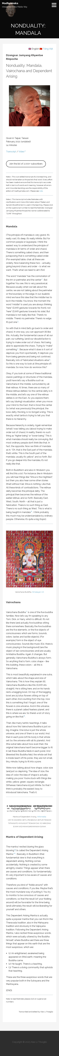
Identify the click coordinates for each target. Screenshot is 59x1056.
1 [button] (25, 151)
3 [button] (17, 321)
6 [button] (31, 511)
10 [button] (14, 853)
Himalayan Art (38, 592)
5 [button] (49, 359)
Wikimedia (41, 817)
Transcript (11, 151)
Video (21, 151)
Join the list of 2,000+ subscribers (26, 163)
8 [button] (24, 716)
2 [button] (42, 279)
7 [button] (26, 611)
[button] (55, 4)
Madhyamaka (10, 3)
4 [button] (17, 349)
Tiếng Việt (48, 48)
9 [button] (15, 850)
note (41, 191)
